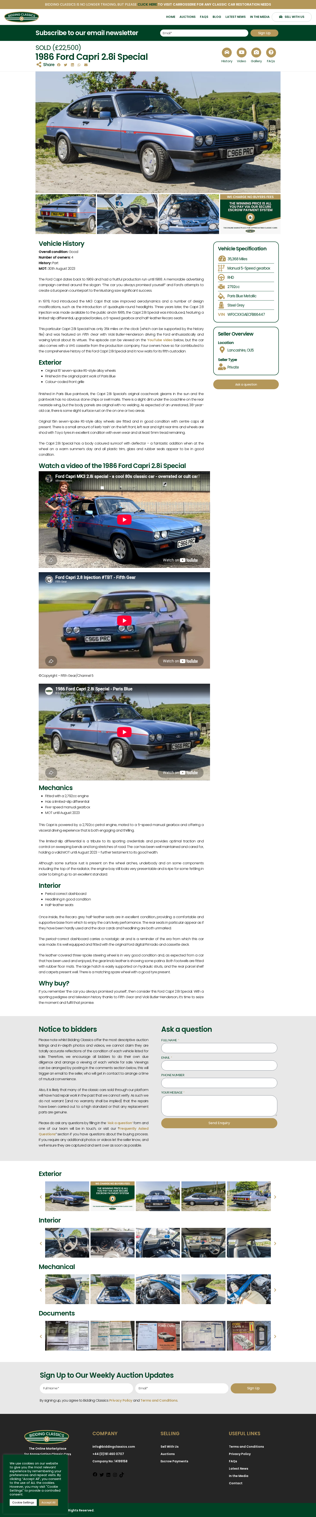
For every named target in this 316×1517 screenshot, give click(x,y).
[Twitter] (101, 1475)
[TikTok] (121, 1475)
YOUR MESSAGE (172, 1092)
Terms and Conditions (158, 1400)
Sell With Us (170, 1446)
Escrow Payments (174, 1461)
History (226, 61)
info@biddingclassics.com (113, 1446)
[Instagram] (115, 1475)
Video (241, 61)
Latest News (238, 1468)
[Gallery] (256, 52)
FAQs (271, 61)
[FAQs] (271, 52)
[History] (227, 52)
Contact (235, 1483)
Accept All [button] (48, 1502)
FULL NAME (169, 1040)
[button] (58, 65)
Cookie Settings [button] (23, 1502)
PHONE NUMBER (172, 1075)
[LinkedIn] (108, 1475)
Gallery (256, 61)
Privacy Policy (240, 1454)
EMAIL (165, 1057)
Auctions (168, 1454)
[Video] (242, 52)
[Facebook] (95, 1475)
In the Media (238, 1476)
